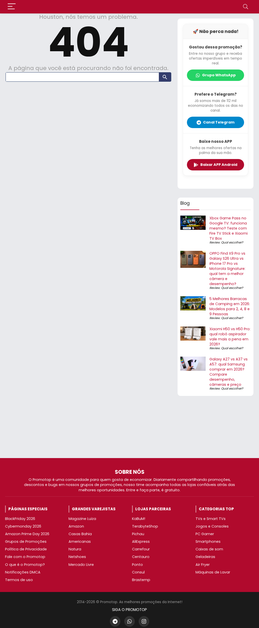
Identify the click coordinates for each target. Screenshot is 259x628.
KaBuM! (138, 518)
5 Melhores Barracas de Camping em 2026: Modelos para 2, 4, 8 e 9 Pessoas (229, 306)
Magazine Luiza (82, 518)
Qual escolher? (232, 242)
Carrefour (141, 549)
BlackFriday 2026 (20, 518)
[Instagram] (144, 621)
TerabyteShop (145, 526)
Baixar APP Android (218, 164)
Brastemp (141, 579)
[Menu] (12, 6)
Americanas (80, 541)
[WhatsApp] (129, 621)
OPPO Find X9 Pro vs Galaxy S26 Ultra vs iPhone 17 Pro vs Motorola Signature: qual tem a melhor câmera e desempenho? (227, 268)
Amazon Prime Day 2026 (27, 533)
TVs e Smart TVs (211, 518)
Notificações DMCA (22, 572)
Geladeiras (205, 556)
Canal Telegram (218, 122)
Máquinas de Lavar (213, 572)
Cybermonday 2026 (23, 526)
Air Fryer (203, 564)
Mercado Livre (81, 564)
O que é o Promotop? (25, 564)
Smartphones (208, 541)
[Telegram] (115, 621)
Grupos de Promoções (26, 541)
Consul (138, 572)
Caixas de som (209, 549)
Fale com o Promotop (25, 556)
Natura (75, 549)
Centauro (140, 556)
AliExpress (141, 541)
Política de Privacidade (26, 549)
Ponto (137, 564)
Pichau (138, 533)
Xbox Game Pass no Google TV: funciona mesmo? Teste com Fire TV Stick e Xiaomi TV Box (228, 228)
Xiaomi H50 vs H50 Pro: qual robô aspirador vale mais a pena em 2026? (229, 336)
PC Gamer (205, 533)
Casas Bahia (80, 533)
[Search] (246, 6)
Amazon (76, 526)
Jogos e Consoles (212, 526)
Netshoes (77, 556)
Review (214, 242)
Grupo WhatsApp (219, 75)
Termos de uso (19, 579)
